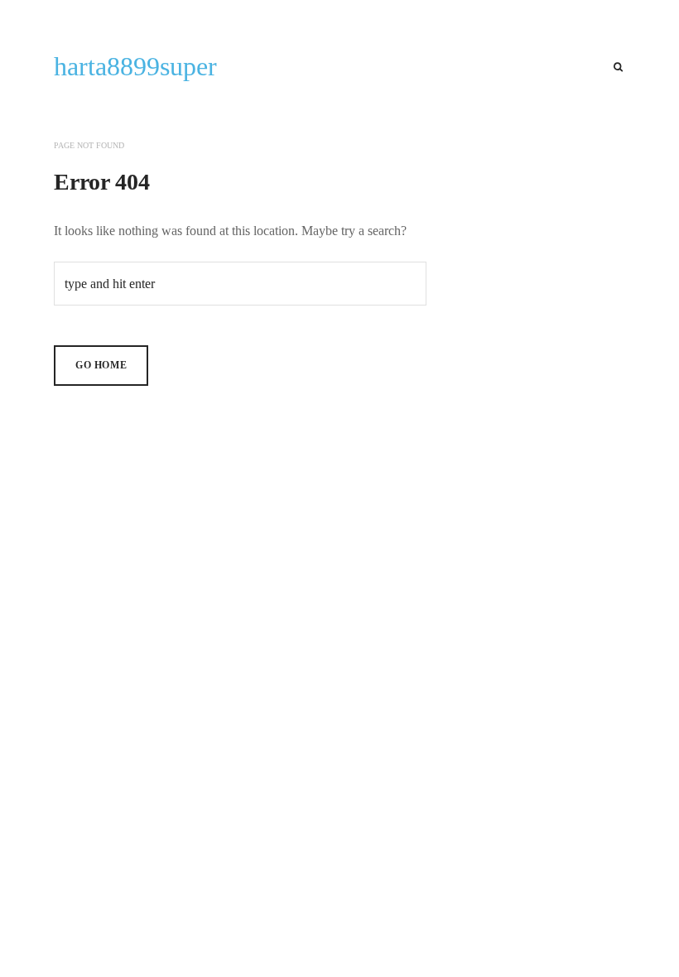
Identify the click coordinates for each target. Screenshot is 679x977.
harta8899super (135, 66)
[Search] (618, 67)
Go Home (101, 365)
